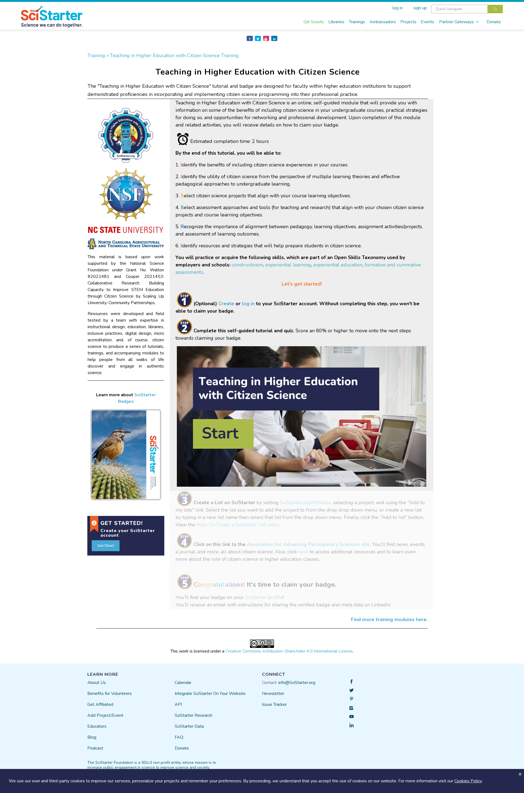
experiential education (337, 265)
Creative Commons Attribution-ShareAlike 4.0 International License (289, 651)
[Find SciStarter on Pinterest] (351, 699)
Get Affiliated (100, 704)
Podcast (95, 748)
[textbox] (459, 9)
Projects (408, 22)
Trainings (357, 22)
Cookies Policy (468, 781)
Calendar (183, 683)
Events (427, 22)
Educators (96, 726)
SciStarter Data (189, 726)
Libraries (336, 22)
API (178, 704)
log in (248, 303)
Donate (494, 22)
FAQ (179, 737)
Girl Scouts (313, 22)
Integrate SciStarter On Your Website (210, 694)
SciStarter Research (193, 715)
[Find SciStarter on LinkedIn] (351, 725)
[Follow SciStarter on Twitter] (351, 690)
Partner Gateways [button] (456, 22)
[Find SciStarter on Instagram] (351, 708)
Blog (91, 737)
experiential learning (288, 265)
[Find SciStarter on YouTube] (351, 716)
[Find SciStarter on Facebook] (351, 681)
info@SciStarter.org (296, 683)
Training (96, 55)
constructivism (247, 265)
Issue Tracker (274, 704)
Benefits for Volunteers (109, 694)
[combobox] (467, 9)
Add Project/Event (105, 715)
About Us (96, 683)
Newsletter (273, 694)
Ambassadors (383, 22)
